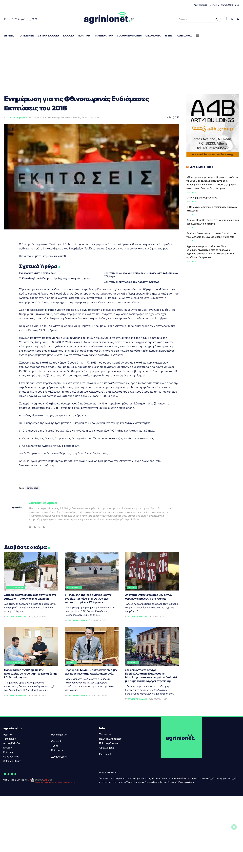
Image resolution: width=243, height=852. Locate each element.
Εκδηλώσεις (74, 587)
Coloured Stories (129, 35)
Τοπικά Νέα (26, 35)
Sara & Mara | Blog (230, 5)
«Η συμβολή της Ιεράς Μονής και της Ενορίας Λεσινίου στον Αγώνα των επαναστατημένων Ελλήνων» (88, 598)
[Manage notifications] (234, 827)
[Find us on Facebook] (226, 19)
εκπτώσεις (32, 488)
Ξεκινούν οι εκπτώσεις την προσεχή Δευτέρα (131, 281)
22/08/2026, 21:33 (38, 616)
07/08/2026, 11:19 (158, 616)
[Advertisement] (121, 64)
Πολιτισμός (184, 35)
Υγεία (168, 35)
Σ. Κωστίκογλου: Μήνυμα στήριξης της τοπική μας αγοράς (55, 278)
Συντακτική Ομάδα (17, 117)
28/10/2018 (38, 117)
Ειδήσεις (133, 662)
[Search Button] (217, 19)
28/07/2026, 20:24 (98, 695)
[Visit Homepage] (109, 19)
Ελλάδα (68, 35)
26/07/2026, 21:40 (159, 699)
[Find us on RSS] (238, 19)
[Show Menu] (197, 36)
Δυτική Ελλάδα (48, 35)
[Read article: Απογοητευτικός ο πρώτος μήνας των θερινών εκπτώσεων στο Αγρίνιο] (152, 571)
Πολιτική (84, 35)
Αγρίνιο (9, 35)
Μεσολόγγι (54, 117)
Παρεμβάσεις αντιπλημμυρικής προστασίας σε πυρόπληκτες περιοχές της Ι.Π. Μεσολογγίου (30, 673)
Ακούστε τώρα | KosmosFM (206, 5)
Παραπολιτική (103, 35)
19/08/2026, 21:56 (98, 620)
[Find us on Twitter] (231, 19)
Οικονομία (153, 35)
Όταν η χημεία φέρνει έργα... (202, 197)
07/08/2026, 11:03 (38, 695)
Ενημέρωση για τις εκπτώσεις (37, 273)
